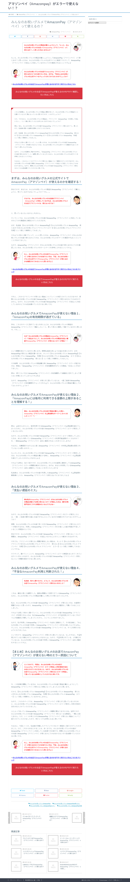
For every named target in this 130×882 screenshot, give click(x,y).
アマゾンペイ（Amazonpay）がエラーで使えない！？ (43, 6)
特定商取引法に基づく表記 (32, 880)
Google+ (71, 791)
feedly (71, 795)
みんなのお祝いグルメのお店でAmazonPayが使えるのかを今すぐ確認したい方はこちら (47, 93)
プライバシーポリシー (16, 880)
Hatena (23, 795)
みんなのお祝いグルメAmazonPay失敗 (70, 806)
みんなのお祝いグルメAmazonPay (40, 804)
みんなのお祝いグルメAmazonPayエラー (43, 806)
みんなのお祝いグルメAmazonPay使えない (67, 804)
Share (47, 791)
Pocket (47, 795)
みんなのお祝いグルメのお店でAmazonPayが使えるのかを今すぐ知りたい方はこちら (44, 84)
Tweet (23, 791)
